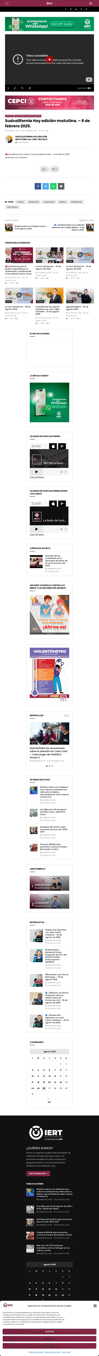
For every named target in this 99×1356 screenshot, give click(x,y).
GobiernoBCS (49, 202)
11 (38, 1076)
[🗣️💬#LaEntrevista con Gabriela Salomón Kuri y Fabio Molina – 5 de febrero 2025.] (90, 227)
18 (38, 1082)
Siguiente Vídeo (86, 220)
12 (44, 1076)
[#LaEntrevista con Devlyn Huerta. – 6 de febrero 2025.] (9, 227)
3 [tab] (52, 766)
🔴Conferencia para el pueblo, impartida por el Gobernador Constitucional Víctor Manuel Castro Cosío (18, 270)
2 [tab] (49, 766)
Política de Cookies (36, 1352)
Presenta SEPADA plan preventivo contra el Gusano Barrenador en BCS (53, 847)
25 (38, 1088)
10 (33, 1076)
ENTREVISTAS (34, 202)
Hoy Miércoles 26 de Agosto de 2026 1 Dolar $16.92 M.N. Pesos (53, 812)
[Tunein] (91, 9)
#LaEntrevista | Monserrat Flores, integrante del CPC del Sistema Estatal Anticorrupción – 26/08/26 (56, 956)
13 (49, 1076)
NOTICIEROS (9, 116)
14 (55, 1076)
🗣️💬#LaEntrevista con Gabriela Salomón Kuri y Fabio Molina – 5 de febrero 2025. (68, 227)
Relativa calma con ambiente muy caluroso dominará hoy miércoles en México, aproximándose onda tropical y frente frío (54, 792)
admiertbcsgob (54, 569)
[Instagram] (81, 9)
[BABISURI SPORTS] (49, 883)
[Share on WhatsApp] (53, 186)
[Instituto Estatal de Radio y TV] (49, 3)
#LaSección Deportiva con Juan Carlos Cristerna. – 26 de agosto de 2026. (55, 934)
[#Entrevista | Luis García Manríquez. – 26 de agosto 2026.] (36, 980)
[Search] (91, 3)
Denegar (49, 1338)
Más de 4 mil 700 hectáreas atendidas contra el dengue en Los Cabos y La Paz (53, 1248)
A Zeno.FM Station (37, 477)
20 (49, 1082)
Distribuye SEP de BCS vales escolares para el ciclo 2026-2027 (54, 829)
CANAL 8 (20, 202)
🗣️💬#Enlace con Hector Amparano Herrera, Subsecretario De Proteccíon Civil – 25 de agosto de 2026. (57, 998)
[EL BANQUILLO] (49, 901)
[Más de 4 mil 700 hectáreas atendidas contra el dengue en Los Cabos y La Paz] (30, 1249)
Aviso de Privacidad (53, 1352)
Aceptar (49, 1331)
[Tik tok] (86, 9)
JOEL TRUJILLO (12, 207)
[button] (95, 1305)
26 (44, 1088)
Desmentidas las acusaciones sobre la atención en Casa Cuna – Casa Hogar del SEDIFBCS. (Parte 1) (48, 752)
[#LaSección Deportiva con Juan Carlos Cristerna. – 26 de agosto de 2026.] (36, 935)
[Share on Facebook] (38, 186)
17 (33, 1082)
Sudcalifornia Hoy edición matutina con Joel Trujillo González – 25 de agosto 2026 (48, 310)
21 (55, 1082)
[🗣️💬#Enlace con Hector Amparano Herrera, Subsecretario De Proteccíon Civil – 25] (36, 998)
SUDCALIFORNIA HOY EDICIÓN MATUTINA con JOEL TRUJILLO (31, 138)
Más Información (38, 1173)
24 (32, 1088)
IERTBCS (63, 202)
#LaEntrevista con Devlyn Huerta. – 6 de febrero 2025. (31, 227)
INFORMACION (76, 202)
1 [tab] (47, 766)
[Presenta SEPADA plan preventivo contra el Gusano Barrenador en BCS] (34, 847)
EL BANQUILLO (42, 902)
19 (44, 1082)
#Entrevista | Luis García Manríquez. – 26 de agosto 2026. (56, 977)
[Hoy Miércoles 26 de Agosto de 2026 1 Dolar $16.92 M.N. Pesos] (34, 813)
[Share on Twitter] (45, 186)
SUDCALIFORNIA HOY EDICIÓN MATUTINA (28, 116)
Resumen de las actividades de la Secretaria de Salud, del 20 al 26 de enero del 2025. (56, 561)
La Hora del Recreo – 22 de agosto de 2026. (48, 267)
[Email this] (61, 186)
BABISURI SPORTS (43, 884)
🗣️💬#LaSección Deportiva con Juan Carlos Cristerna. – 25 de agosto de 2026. (57, 1019)
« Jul (49, 1099)
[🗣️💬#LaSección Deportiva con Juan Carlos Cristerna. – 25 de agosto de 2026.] (36, 1021)
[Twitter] (70, 9)
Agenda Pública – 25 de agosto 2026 (77, 308)
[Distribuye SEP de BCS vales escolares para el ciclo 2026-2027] (34, 830)
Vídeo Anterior (12, 220)
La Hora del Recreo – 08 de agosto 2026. (17, 308)
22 (61, 1082)
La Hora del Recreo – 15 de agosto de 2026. (78, 267)
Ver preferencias (49, 1345)
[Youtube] (76, 9)
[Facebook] (65, 9)
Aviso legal (66, 1352)
